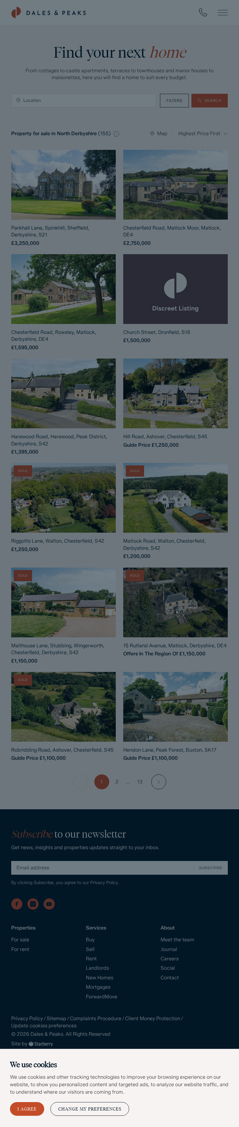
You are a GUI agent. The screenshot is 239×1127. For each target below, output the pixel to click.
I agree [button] (27, 1109)
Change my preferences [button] (89, 1109)
